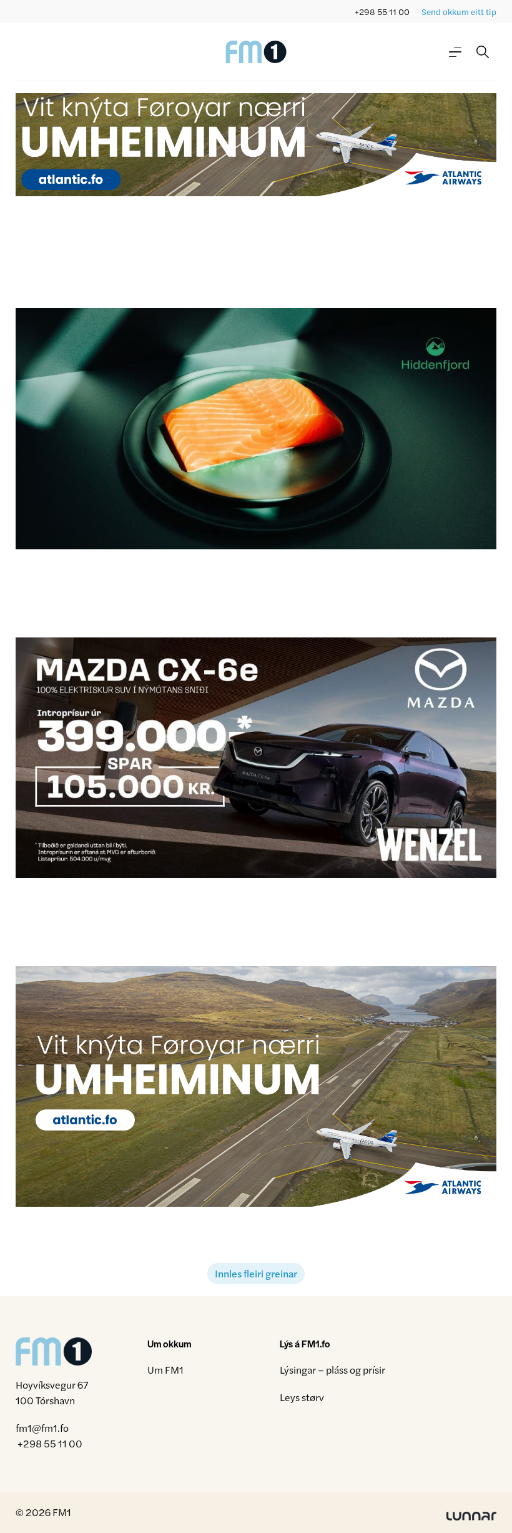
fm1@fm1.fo (42, 1428)
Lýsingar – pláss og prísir (332, 1369)
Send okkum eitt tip (458, 11)
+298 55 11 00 (382, 11)
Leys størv (302, 1397)
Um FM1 (165, 1369)
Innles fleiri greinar (256, 1273)
